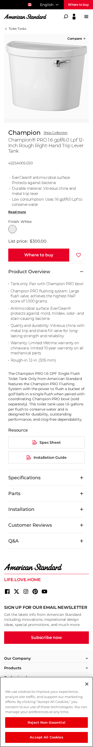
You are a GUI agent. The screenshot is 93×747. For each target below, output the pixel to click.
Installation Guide (50, 457)
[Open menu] (86, 16)
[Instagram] (26, 591)
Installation (21, 509)
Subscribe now (46, 637)
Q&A (13, 541)
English (46, 4)
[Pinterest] (35, 591)
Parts (14, 493)
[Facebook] (7, 591)
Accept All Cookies (46, 737)
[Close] (86, 684)
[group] (46, 76)
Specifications (24, 478)
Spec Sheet (50, 442)
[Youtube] (44, 591)
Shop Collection (56, 132)
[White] (12, 229)
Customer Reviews (30, 525)
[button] (77, 39)
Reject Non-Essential (46, 722)
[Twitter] (16, 591)
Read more (17, 212)
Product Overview (29, 271)
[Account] (74, 16)
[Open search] (65, 16)
